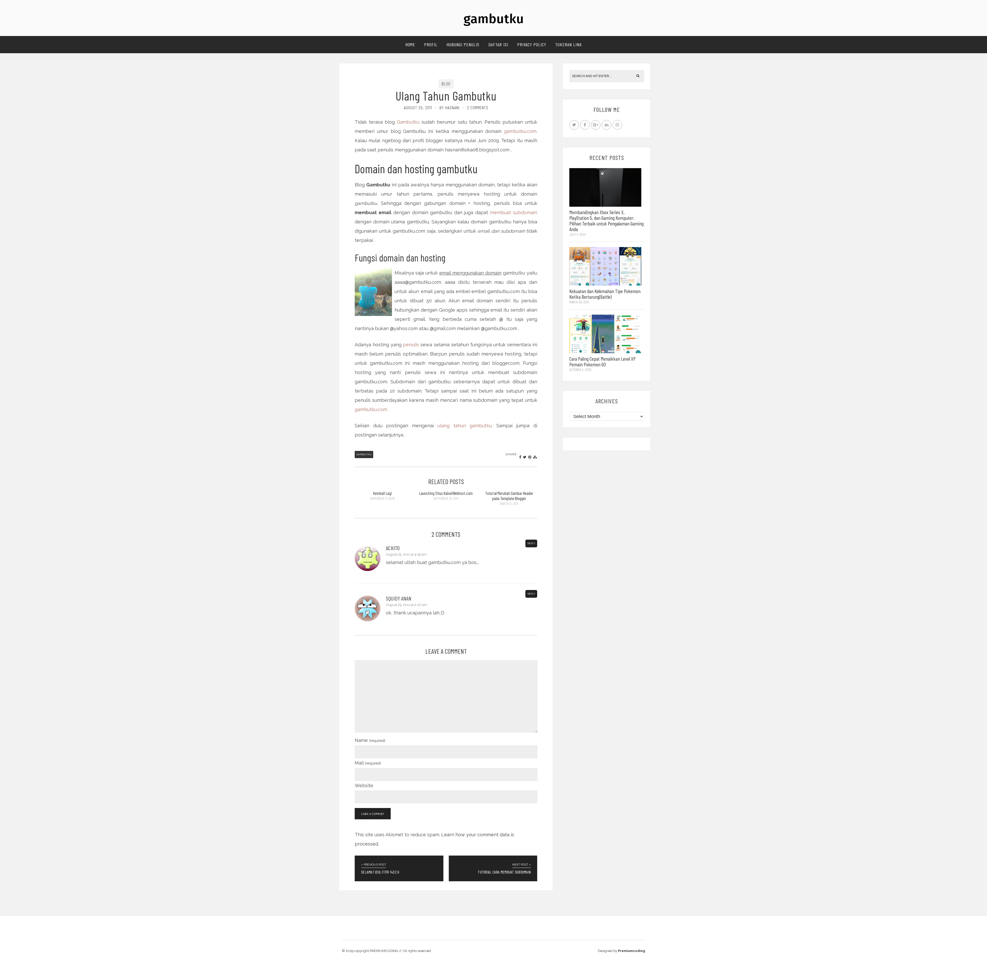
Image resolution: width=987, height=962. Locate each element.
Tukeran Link (568, 44)
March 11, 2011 (509, 503)
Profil (430, 44)
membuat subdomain (513, 212)
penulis (411, 344)
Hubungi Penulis (462, 44)
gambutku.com (520, 131)
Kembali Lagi (382, 493)
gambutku (493, 18)
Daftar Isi (498, 44)
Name (370, 740)
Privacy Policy (531, 44)
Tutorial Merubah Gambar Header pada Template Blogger (509, 496)
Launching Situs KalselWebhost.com (446, 493)
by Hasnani (450, 107)
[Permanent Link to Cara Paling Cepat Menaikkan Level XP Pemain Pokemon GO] (605, 333)
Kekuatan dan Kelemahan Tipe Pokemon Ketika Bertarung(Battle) (605, 294)
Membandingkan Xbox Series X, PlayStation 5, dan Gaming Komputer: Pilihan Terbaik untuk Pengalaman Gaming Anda (606, 220)
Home (410, 44)
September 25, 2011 (446, 498)
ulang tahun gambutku (464, 425)
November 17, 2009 (382, 498)
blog (446, 83)
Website (364, 785)
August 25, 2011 (418, 107)
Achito (393, 547)
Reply (531, 543)
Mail (368, 763)
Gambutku (408, 122)
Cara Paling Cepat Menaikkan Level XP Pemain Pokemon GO (602, 361)
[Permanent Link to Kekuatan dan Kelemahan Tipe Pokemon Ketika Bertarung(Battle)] (605, 265)
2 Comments (477, 107)
